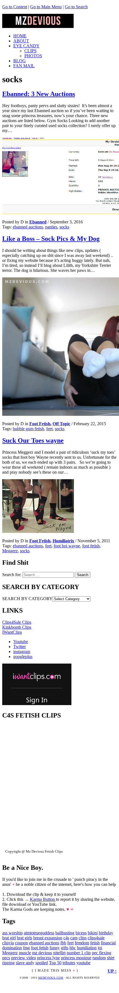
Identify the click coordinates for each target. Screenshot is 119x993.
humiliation (87, 947)
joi (100, 947)
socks (64, 227)
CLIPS (30, 50)
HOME (20, 35)
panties (51, 227)
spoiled (41, 962)
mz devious (42, 952)
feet (49, 428)
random (99, 957)
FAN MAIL (24, 65)
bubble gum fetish (28, 428)
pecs (6, 957)
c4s (66, 937)
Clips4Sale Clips (16, 622)
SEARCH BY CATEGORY (27, 598)
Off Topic (61, 423)
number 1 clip (79, 952)
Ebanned (37, 222)
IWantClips (12, 632)
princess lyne (48, 957)
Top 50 (55, 962)
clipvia (8, 942)
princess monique (76, 957)
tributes (69, 962)
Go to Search (76, 6)
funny (55, 947)
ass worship (12, 932)
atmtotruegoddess (39, 932)
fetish (95, 942)
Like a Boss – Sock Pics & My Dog (51, 238)
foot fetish (91, 545)
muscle (25, 952)
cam (73, 937)
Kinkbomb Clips (16, 627)
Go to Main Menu (46, 6)
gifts (64, 947)
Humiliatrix (63, 540)
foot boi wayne (67, 545)
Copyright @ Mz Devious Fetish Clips (34, 851)
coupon (21, 942)
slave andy (25, 962)
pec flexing (101, 952)
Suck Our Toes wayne (33, 440)
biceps (81, 932)
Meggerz (10, 550)
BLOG (19, 60)
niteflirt (59, 952)
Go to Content (14, 6)
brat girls (24, 937)
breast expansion (47, 937)
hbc (72, 947)
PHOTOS (33, 55)
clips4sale (96, 937)
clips (83, 937)
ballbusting (64, 932)
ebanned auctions (28, 227)
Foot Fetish (39, 423)
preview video (23, 957)
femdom (82, 942)
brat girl (9, 937)
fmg (26, 947)
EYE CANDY (26, 45)
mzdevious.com (50, 977)
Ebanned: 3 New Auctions (38, 93)
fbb (63, 942)
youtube (83, 962)
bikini (93, 932)
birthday (106, 932)
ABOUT (21, 40)
